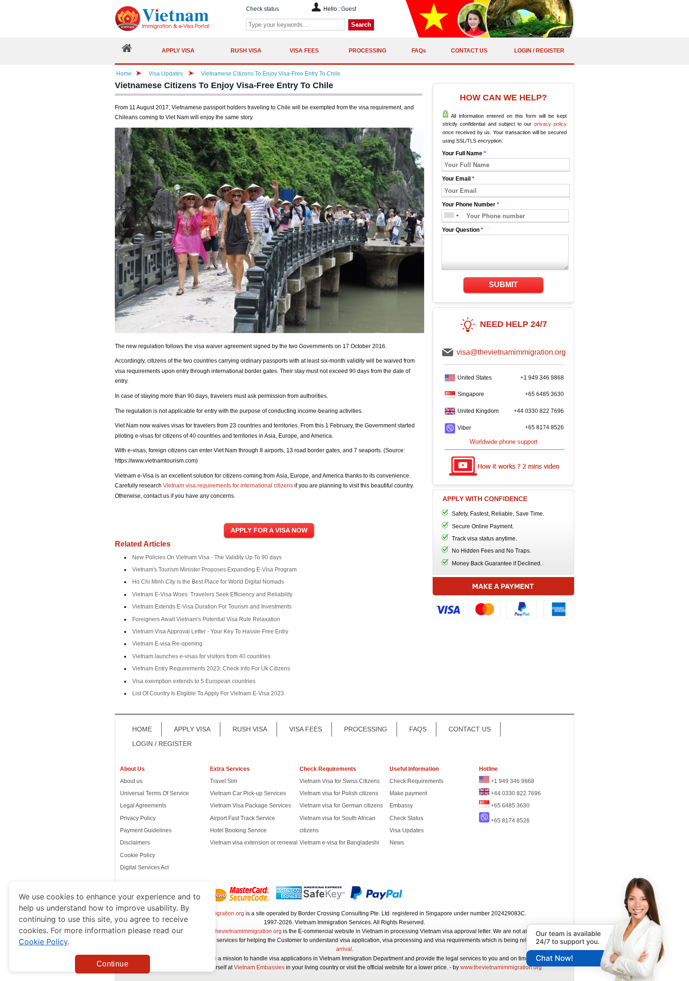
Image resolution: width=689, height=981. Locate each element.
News (396, 842)
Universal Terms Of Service (154, 793)
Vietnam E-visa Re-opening (167, 643)
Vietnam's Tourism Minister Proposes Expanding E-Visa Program (214, 569)
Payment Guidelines (146, 830)
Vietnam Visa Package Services (250, 805)
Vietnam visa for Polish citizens (339, 793)
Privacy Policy (138, 818)
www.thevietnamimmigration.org (241, 931)
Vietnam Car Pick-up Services (248, 793)
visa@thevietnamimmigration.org (511, 352)
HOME (142, 729)
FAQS (418, 729)
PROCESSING (365, 729)
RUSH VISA (249, 729)
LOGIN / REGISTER (162, 743)
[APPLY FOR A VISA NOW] (269, 530)
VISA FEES (305, 729)
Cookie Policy (137, 855)
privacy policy (550, 124)
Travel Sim (223, 781)
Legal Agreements (143, 805)
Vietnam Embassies (259, 967)
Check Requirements (416, 781)
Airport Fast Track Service (242, 818)
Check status (262, 9)
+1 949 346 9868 (542, 377)
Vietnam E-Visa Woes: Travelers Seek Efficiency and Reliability (212, 594)
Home (124, 73)
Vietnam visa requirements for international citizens (228, 485)
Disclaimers (135, 842)
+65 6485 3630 (544, 394)
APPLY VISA (192, 729)
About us (131, 781)
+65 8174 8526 (544, 427)
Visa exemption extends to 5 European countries (193, 681)
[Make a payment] (503, 602)
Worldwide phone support (504, 441)
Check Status (406, 818)
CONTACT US (470, 729)
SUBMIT (503, 285)
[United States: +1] (448, 216)
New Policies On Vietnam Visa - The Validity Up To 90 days (207, 557)
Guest (348, 9)
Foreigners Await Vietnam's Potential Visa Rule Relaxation (206, 619)
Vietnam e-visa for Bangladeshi (339, 842)
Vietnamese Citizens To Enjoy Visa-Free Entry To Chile (270, 73)
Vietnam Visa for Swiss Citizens (340, 781)
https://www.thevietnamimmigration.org (177, 18)
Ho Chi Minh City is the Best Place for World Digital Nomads (208, 581)
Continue (112, 964)
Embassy (401, 805)
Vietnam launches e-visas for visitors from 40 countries (201, 656)
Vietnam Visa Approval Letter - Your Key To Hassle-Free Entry (210, 631)
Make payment (408, 793)
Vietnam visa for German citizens (341, 805)
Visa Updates (166, 73)
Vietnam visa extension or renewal (254, 842)
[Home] (127, 50)
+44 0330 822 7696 (539, 411)
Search (361, 24)
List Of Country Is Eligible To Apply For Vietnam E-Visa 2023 (208, 693)
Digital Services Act (144, 867)
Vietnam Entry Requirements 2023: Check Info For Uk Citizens (211, 668)
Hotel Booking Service (238, 830)
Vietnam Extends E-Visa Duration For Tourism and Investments (212, 606)
